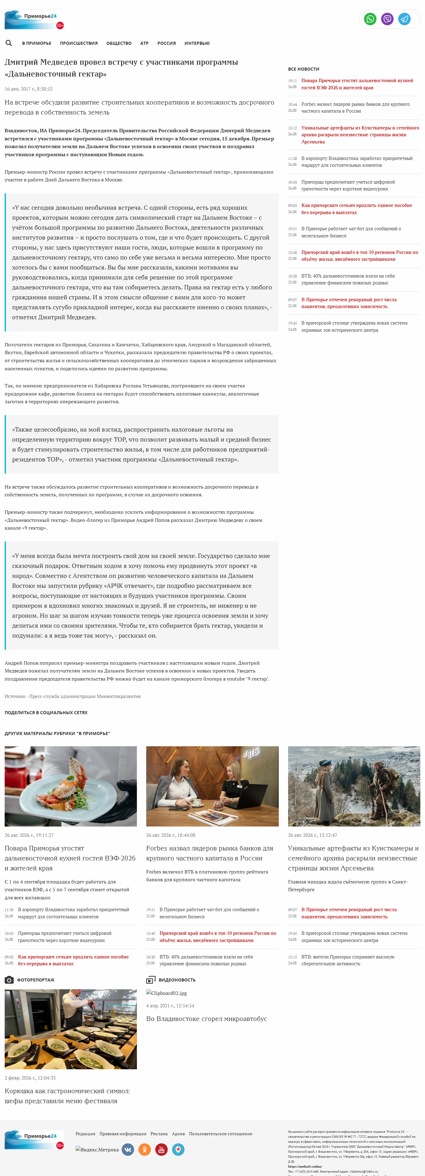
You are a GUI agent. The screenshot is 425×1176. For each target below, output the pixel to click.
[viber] (387, 19)
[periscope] (178, 1149)
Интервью (197, 43)
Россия (166, 43)
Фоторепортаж (35, 980)
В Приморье (36, 43)
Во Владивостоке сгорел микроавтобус (206, 1018)
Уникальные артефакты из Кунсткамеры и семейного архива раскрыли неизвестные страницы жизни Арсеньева (360, 134)
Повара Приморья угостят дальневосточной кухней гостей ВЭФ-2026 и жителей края (70, 858)
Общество (119, 43)
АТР (144, 43)
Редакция (85, 1133)
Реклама (159, 1133)
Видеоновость (177, 980)
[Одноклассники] (144, 1149)
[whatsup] (370, 19)
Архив (178, 1133)
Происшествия (79, 43)
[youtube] (161, 1149)
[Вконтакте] (128, 1149)
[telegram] (404, 19)
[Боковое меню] (8, 43)
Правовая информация (123, 1133)
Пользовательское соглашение (220, 1133)
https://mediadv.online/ (305, 1166)
